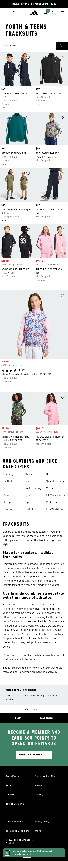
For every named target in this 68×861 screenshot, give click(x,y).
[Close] (7, 853)
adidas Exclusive (15, 804)
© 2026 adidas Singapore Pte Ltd (19, 842)
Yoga (27, 502)
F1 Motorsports (55, 495)
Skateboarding (55, 481)
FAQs (9, 785)
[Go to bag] (62, 13)
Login (18, 718)
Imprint (38, 831)
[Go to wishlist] (14, 13)
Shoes (28, 474)
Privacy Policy (41, 822)
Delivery (38, 795)
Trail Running (33, 488)
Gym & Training (30, 496)
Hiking (7, 502)
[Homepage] (34, 14)
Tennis (29, 481)
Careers (10, 795)
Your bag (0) (46, 718)
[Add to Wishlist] (28, 58)
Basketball (31, 509)
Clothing (8, 474)
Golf (5, 488)
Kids (49, 474)
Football (8, 481)
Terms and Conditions (17, 831)
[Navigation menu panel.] (5, 13)
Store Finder (12, 776)
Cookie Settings (14, 822)
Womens (51, 488)
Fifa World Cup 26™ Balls (55, 510)
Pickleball (52, 502)
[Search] (54, 13)
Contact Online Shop (45, 776)
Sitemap (38, 785)
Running (8, 509)
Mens (6, 495)
